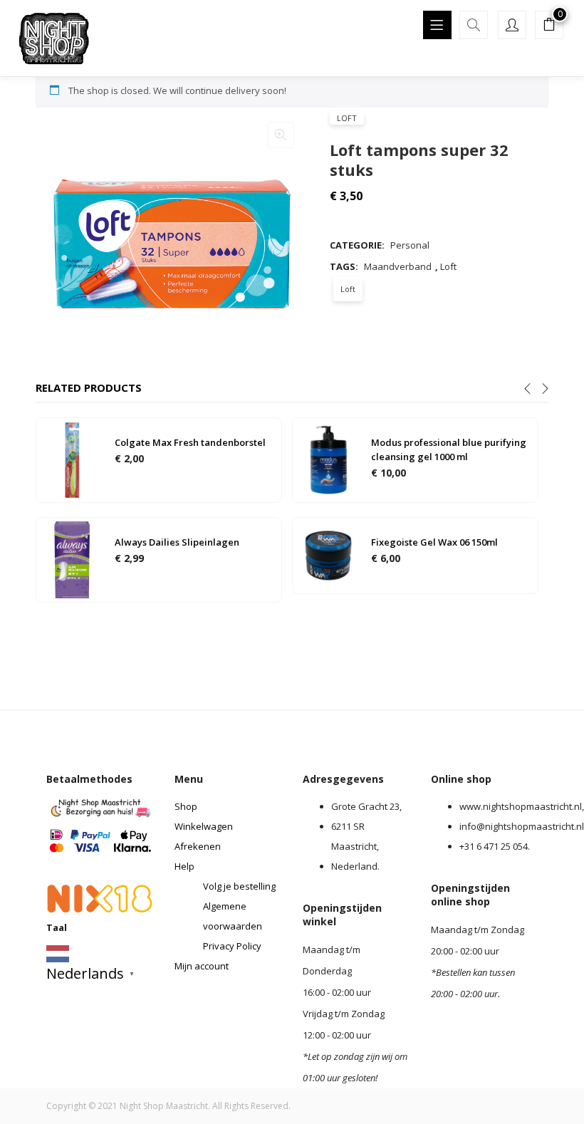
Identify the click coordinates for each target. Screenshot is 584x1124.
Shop (185, 806)
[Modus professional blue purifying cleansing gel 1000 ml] (328, 458)
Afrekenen (197, 846)
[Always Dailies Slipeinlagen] (72, 558)
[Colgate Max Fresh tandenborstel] (72, 458)
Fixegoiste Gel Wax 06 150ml (434, 542)
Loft (347, 118)
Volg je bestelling (239, 886)
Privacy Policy (232, 946)
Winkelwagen (203, 826)
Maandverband (398, 266)
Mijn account (201, 965)
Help (184, 866)
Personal (409, 245)
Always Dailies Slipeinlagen (177, 542)
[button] (549, 26)
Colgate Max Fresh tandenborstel (190, 442)
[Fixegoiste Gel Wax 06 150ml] (328, 554)
